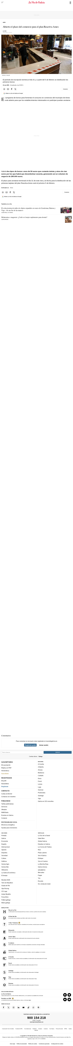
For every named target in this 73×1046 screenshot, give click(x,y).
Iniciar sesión (43, 745)
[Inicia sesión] (70, 2)
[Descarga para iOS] (65, 995)
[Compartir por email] (8, 89)
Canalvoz (46, 1028)
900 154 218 (36, 1018)
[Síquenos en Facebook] (3, 1007)
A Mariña (41, 767)
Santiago (41, 795)
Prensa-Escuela (59, 1028)
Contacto (4, 818)
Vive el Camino (43, 861)
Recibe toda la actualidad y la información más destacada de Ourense (23, 984)
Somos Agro (5, 864)
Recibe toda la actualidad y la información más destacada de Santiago (23, 971)
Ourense (40, 790)
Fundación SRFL (19, 1028)
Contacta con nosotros (8, 796)
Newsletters (5, 783)
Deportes (4, 852)
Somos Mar (5, 867)
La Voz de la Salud (44, 835)
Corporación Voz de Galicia (8, 1028)
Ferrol (40, 781)
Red (39, 850)
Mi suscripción (5, 765)
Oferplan (4, 809)
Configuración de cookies (57, 1043)
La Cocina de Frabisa (45, 847)
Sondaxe (40, 1028)
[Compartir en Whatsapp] (4, 89)
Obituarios (4, 870)
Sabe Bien (41, 838)
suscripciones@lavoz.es (36, 1022)
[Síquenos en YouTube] (23, 1007)
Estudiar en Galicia (44, 844)
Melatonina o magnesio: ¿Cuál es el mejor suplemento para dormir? (24, 217)
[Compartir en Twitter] (15, 89)
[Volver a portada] (36, 2)
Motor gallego (5, 903)
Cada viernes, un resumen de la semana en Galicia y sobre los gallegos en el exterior (26, 951)
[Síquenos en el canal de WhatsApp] (33, 1007)
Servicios (4, 806)
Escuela (40, 881)
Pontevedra (41, 793)
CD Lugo (4, 891)
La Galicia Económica (8, 872)
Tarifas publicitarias (7, 804)
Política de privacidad (22, 1043)
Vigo (39, 798)
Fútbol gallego (6, 900)
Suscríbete (5, 773)
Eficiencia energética (8, 825)
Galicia (3, 838)
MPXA (65, 1028)
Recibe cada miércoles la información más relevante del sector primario (23, 937)
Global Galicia (42, 841)
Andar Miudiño (6, 894)
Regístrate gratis (30, 745)
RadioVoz (35, 1028)
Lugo (39, 787)
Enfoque (40, 858)
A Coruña (41, 764)
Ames (11, 187)
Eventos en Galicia (7, 815)
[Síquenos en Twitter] (8, 1007)
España (3, 844)
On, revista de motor (44, 884)
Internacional (5, 847)
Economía (4, 841)
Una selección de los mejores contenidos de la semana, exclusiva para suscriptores (26, 923)
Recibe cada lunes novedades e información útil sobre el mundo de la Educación (25, 931)
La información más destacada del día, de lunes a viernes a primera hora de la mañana (27, 910)
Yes (39, 878)
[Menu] (2, 2)
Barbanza (41, 772)
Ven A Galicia (42, 855)
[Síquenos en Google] (38, 1007)
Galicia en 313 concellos (46, 801)
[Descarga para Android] (69, 995)
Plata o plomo (42, 852)
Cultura (3, 858)
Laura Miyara (4, 219)
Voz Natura (51, 1028)
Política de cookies (32, 1043)
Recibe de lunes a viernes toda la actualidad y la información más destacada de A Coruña (27, 957)
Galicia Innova (42, 867)
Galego (40, 756)
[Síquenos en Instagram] (13, 1007)
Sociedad (4, 855)
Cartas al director (6, 794)
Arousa (40, 770)
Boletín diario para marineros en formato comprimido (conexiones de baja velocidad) (26, 943)
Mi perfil (3, 781)
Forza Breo (4, 897)
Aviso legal (12, 1043)
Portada (3, 835)
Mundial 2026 (5, 880)
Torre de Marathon (7, 883)
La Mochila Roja (43, 864)
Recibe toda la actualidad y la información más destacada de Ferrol (22, 964)
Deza (39, 778)
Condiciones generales (44, 1043)
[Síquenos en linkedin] (18, 1007)
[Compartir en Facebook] (11, 89)
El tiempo (4, 875)
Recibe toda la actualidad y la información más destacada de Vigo (22, 977)
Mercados (41, 872)
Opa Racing (5, 888)
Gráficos (4, 861)
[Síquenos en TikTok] (28, 1007)
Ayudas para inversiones (9, 828)
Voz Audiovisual (27, 1028)
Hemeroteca (5, 771)
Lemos (40, 784)
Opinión (3, 850)
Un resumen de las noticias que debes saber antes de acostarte (22, 917)
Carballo (40, 775)
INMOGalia (4, 812)
